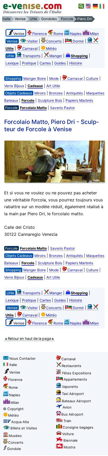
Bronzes (56, 93)
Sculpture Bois (50, 100)
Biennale (70, 440)
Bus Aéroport (72, 414)
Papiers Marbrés (79, 100)
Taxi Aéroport (73, 394)
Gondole (14, 449)
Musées (15, 436)
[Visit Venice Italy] (88, 6)
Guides (60, 63)
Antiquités (74, 93)
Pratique (29, 63)
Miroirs (40, 93)
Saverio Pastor (62, 108)
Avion (67, 407)
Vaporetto (70, 387)
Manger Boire (34, 78)
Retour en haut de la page (29, 338)
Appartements (75, 379)
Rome (58, 34)
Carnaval (29, 48)
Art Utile (53, 86)
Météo (51, 48)
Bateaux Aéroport (76, 401)
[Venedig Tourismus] (95, 6)
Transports (31, 56)
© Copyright (13, 409)
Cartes (45, 63)
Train (67, 421)
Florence (39, 34)
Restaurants (71, 366)
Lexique (12, 63)
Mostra (69, 447)
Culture (92, 78)
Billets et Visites (23, 428)
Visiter (32, 41)
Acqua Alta (20, 422)
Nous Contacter (22, 358)
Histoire (75, 63)
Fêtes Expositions (76, 373)
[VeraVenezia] (102, 6)
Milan (94, 34)
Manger (55, 56)
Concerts (54, 41)
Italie (13, 365)
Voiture (68, 434)
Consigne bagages (78, 427)
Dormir (78, 41)
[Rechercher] (81, 6)
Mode (54, 78)
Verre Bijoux (14, 86)
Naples (76, 34)
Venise (14, 372)
